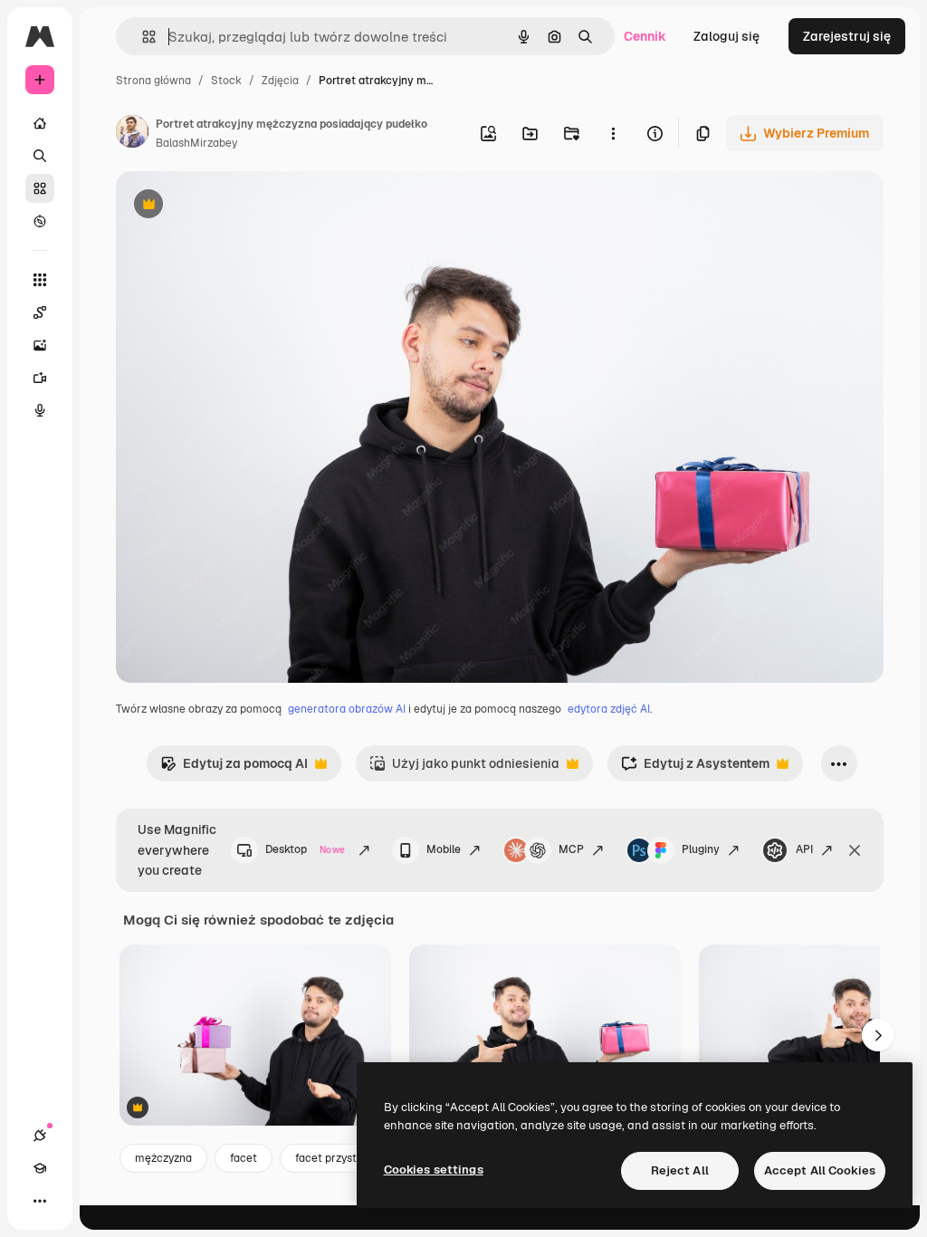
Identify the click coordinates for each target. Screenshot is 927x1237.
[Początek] (39, 123)
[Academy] (39, 1168)
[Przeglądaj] (39, 220)
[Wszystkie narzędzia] (39, 279)
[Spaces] (39, 312)
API (804, 849)
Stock (226, 80)
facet (243, 1158)
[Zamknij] (854, 850)
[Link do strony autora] (132, 134)
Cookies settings (433, 1169)
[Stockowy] (39, 188)
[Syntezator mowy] (39, 410)
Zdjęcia (280, 80)
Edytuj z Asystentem (695, 768)
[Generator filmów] (39, 377)
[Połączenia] (39, 1135)
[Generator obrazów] (39, 345)
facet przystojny (336, 1158)
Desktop (305, 849)
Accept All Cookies (819, 1170)
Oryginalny (240, 206)
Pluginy (701, 849)
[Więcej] (39, 1200)
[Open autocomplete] (142, 36)
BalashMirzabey (196, 143)
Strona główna (153, 80)
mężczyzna (163, 1158)
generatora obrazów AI (347, 709)
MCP (571, 849)
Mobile (443, 849)
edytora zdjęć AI (609, 709)
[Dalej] (878, 1035)
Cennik (645, 36)
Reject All (680, 1170)
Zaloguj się (726, 36)
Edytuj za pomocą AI (234, 768)
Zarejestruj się (847, 36)
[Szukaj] (39, 155)
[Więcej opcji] (613, 133)
